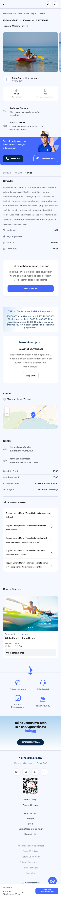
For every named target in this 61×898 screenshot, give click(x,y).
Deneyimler (30, 834)
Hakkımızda (30, 813)
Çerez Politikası (30, 851)
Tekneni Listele (30, 805)
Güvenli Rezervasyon (30, 862)
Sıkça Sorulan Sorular (31, 829)
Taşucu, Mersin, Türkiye (15, 26)
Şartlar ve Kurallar (30, 856)
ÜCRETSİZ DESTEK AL (31, 742)
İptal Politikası (31, 867)
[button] (33, 415)
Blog (30, 824)
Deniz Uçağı (30, 799)
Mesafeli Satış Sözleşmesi (30, 845)
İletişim (30, 818)
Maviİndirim (30, 873)
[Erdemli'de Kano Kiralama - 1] (30, 52)
